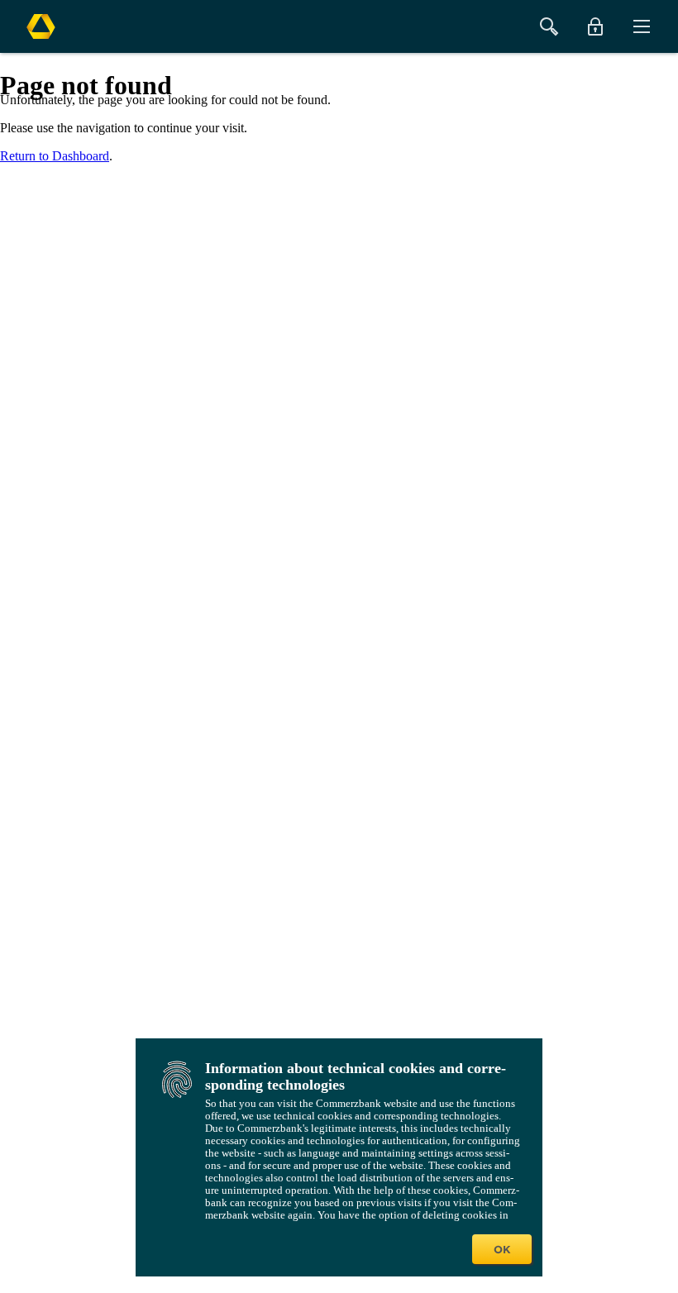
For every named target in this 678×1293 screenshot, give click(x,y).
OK (502, 1249)
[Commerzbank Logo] (40, 26)
